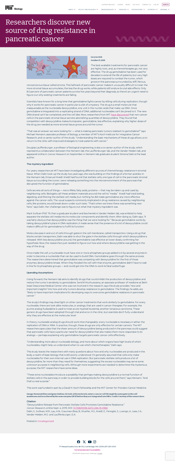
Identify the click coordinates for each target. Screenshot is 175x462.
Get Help (136, 4)
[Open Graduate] (128, 9)
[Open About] (74, 9)
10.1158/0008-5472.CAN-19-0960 (90, 408)
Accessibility (95, 450)
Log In (156, 4)
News (128, 4)
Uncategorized (45, 421)
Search (166, 4)
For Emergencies (82, 450)
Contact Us (146, 4)
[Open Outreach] (157, 9)
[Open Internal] (169, 9)
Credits (99, 453)
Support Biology (108, 4)
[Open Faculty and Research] (97, 9)
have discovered (120, 114)
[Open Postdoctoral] (144, 9)
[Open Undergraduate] (115, 9)
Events (120, 4)
